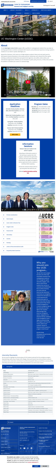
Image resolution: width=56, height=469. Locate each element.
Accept (36, 466)
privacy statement (32, 462)
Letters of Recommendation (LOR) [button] (14, 246)
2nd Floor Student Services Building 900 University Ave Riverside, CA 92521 (27, 433)
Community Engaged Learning (45, 434)
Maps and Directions (5, 453)
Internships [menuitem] (35, 10)
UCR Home (26, 1)
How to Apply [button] (9, 219)
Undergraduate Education (8, 1)
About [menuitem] (5, 10)
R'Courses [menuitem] (18, 13)
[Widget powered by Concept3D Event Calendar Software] (28, 351)
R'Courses (41, 443)
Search (51, 1)
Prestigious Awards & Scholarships (43, 441)
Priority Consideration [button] (11, 215)
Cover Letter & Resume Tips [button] (13, 222)
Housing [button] (8, 242)
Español (3, 450)
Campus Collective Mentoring (45, 431)
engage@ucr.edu (25, 440)
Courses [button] (8, 238)
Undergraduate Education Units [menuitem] (37, 1)
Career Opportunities (5, 447)
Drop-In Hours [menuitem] (36, 13)
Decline (45, 466)
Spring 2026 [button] (9, 366)
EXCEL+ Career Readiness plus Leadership (45, 438)
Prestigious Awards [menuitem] (46, 10)
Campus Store (4, 444)
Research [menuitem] (27, 13)
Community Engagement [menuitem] (16, 10)
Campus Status (4, 441)
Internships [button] (9, 234)
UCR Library (3, 438)
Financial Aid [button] (9, 230)
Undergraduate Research (44, 446)
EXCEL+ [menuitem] (26, 10)
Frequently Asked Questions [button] (13, 250)
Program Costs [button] (9, 226)
